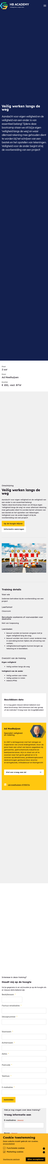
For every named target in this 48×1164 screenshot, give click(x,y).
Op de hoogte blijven (13, 523)
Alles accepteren (35, 1159)
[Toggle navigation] (45, 5)
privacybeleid (9, 1144)
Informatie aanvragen (14, 529)
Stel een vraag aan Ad (16, 772)
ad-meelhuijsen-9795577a (19, 785)
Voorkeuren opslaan (11, 1159)
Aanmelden (9, 1100)
